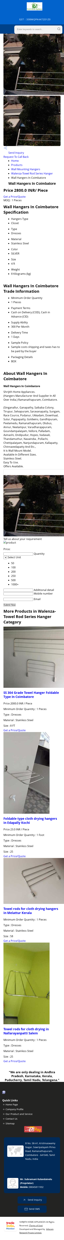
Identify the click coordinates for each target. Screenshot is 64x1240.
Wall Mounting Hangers (25, 169)
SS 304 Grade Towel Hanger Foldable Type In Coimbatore (31, 695)
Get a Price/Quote (14, 196)
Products (16, 165)
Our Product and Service (19, 1114)
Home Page (12, 1104)
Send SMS (34, 1208)
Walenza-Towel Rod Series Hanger (32, 173)
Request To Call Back (16, 157)
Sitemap (10, 1123)
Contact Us (11, 1118)
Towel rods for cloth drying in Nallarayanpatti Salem (26, 1031)
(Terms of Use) (36, 1225)
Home (15, 161)
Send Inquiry (16, 153)
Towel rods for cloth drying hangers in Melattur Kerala (30, 911)
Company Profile (14, 1109)
